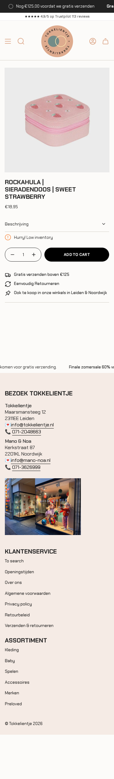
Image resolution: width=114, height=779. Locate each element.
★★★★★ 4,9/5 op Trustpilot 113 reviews (57, 16)
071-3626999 (26, 467)
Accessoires (17, 682)
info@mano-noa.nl (30, 460)
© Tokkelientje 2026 (24, 723)
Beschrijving (17, 224)
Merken (12, 693)
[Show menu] (8, 41)
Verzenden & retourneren (29, 625)
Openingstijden (19, 571)
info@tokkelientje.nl (32, 425)
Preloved (13, 703)
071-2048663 (26, 431)
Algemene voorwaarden (27, 593)
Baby (10, 660)
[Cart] (105, 41)
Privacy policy (18, 604)
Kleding (12, 649)
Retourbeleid (17, 615)
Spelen (11, 671)
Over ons (13, 582)
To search (14, 561)
